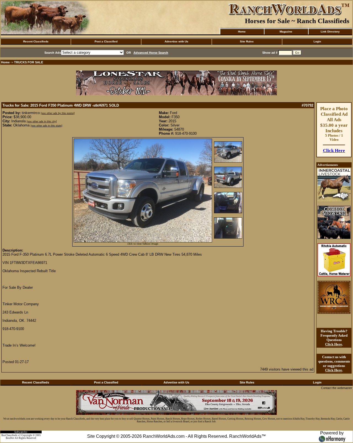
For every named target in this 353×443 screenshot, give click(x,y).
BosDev (10, 438)
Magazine (286, 31)
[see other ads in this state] (46, 125)
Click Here (334, 150)
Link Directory (330, 31)
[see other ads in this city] (42, 121)
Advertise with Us (176, 41)
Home (242, 31)
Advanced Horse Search (150, 52)
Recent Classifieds (36, 41)
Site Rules (247, 41)
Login (317, 41)
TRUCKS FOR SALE (28, 62)
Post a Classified (106, 41)
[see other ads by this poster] (58, 113)
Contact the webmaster (336, 388)
